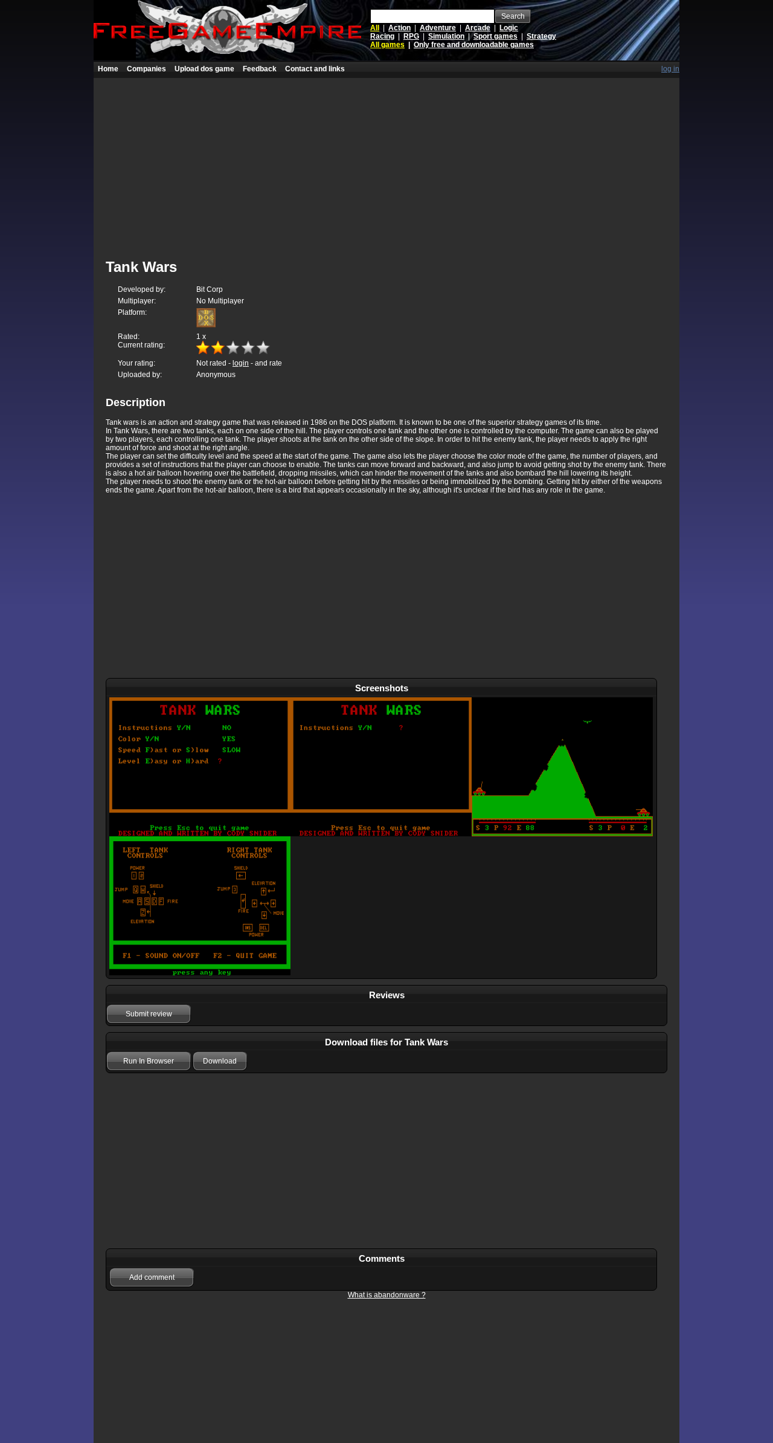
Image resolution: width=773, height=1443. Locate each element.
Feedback (260, 69)
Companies (146, 69)
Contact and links (315, 69)
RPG (411, 36)
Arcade (477, 28)
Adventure (438, 28)
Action (399, 28)
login (241, 363)
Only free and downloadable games (474, 44)
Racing (382, 36)
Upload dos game (204, 69)
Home (108, 69)
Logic (508, 28)
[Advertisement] (386, 162)
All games (387, 44)
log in (670, 69)
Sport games (495, 36)
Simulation (446, 36)
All (374, 28)
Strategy (541, 36)
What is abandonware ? (387, 1295)
